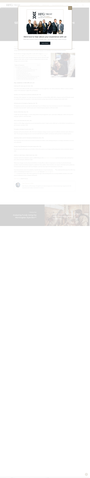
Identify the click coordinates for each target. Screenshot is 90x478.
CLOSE (70, 8)
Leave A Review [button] (45, 43)
